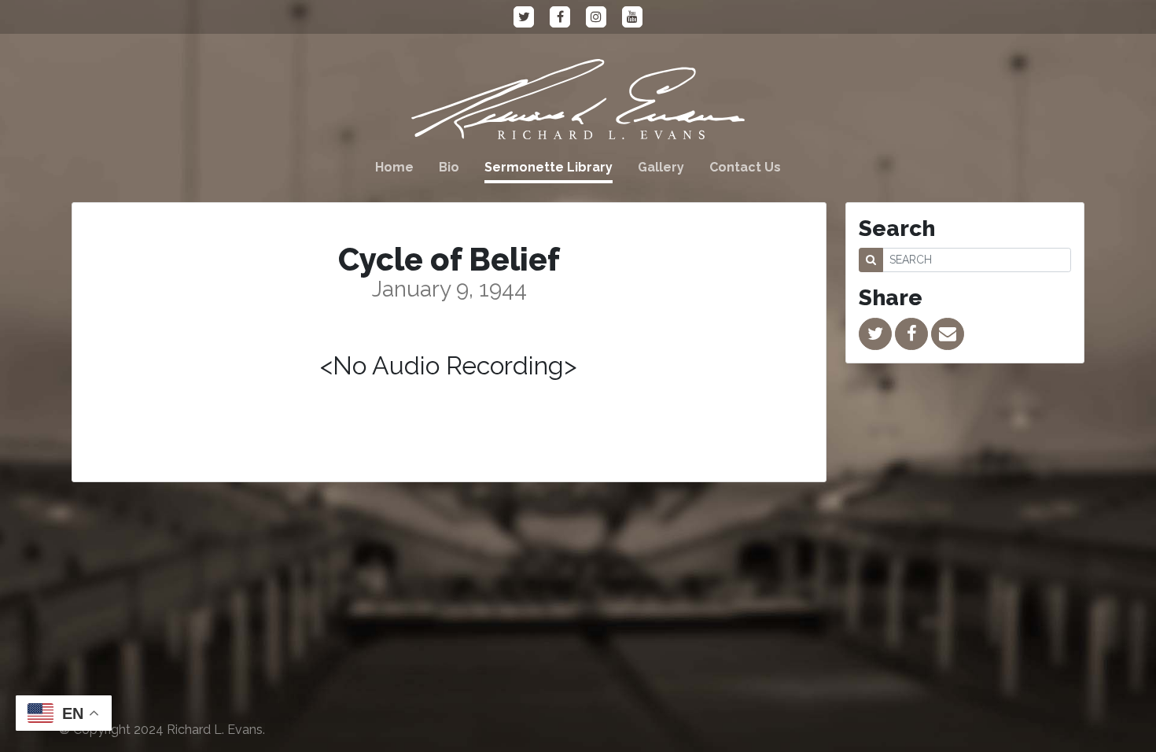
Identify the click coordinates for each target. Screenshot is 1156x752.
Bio (449, 167)
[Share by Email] (947, 334)
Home (394, 167)
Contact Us (745, 167)
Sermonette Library (548, 167)
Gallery (661, 167)
